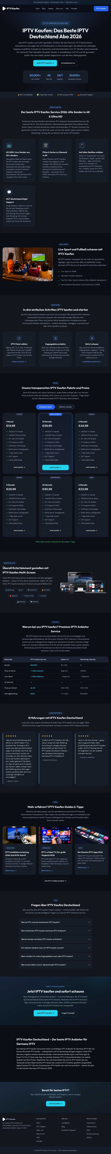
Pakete (50, 9)
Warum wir (40, 1134)
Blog (44, 9)
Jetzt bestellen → (55, 1104)
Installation (66, 1123)
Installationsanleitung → (92, 362)
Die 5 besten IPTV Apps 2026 (90, 852)
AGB (88, 1130)
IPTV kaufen (101, 9)
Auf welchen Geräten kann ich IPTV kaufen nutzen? (42, 948)
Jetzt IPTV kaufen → (45, 63)
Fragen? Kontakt (68, 1013)
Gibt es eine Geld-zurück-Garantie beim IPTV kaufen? (43, 965)
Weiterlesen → (11, 871)
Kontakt (74, 9)
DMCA (89, 1137)
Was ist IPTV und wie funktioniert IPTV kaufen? (40, 922)
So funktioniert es (68, 63)
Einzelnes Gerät (45, 407)
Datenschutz (91, 1127)
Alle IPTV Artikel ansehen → (55, 881)
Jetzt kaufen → (19, 467)
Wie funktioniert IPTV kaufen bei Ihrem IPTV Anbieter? (43, 931)
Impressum (91, 1123)
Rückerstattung (93, 1134)
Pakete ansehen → (19, 362)
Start (38, 9)
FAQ (67, 9)
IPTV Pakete (41, 1127)
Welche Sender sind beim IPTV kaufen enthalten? (41, 939)
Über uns (59, 9)
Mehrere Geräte (65, 407)
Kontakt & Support (69, 1130)
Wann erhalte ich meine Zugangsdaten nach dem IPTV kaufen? (47, 956)
